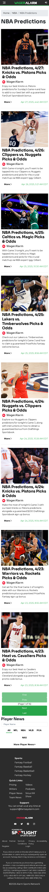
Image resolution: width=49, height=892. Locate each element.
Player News (15, 793)
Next (24, 708)
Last (24, 713)
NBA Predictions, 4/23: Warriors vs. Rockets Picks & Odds (23, 573)
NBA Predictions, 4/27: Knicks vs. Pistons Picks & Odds (24, 72)
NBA (14, 13)
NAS (24, 737)
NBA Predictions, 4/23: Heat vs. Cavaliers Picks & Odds (24, 655)
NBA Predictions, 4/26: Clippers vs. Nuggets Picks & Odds (23, 154)
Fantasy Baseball (23, 766)
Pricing (12, 785)
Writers (13, 789)
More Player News (24, 744)
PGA (39, 730)
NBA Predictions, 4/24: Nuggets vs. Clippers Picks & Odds (23, 406)
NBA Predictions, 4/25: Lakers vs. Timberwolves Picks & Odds (23, 321)
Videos (28, 785)
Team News (15, 797)
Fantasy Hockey (23, 775)
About (4, 841)
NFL (16, 730)
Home (6, 13)
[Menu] (4, 3)
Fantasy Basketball (24, 771)
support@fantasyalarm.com (24, 809)
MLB (31, 730)
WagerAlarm (14, 81)
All (9, 730)
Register (5, 846)
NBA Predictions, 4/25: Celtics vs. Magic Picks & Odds (23, 237)
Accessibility (42, 841)
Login (27, 846)
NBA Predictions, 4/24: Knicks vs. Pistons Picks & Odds (24, 491)
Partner (12, 841)
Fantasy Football (23, 762)
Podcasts (30, 789)
